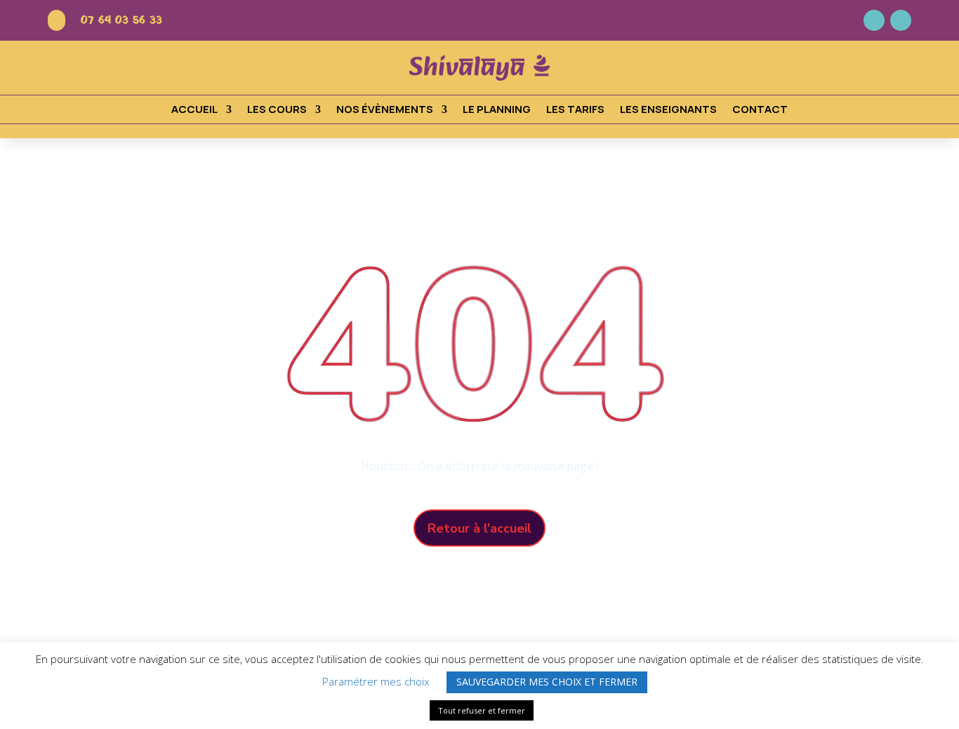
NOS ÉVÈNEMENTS (384, 110)
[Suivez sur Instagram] (900, 20)
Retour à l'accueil (479, 528)
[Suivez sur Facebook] (874, 20)
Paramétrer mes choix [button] (375, 681)
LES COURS (277, 110)
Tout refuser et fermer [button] (481, 710)
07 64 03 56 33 (121, 20)
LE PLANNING (497, 110)
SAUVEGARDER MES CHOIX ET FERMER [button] (546, 681)
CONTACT (760, 110)
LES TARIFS (575, 110)
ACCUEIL (194, 110)
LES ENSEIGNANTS (668, 110)
